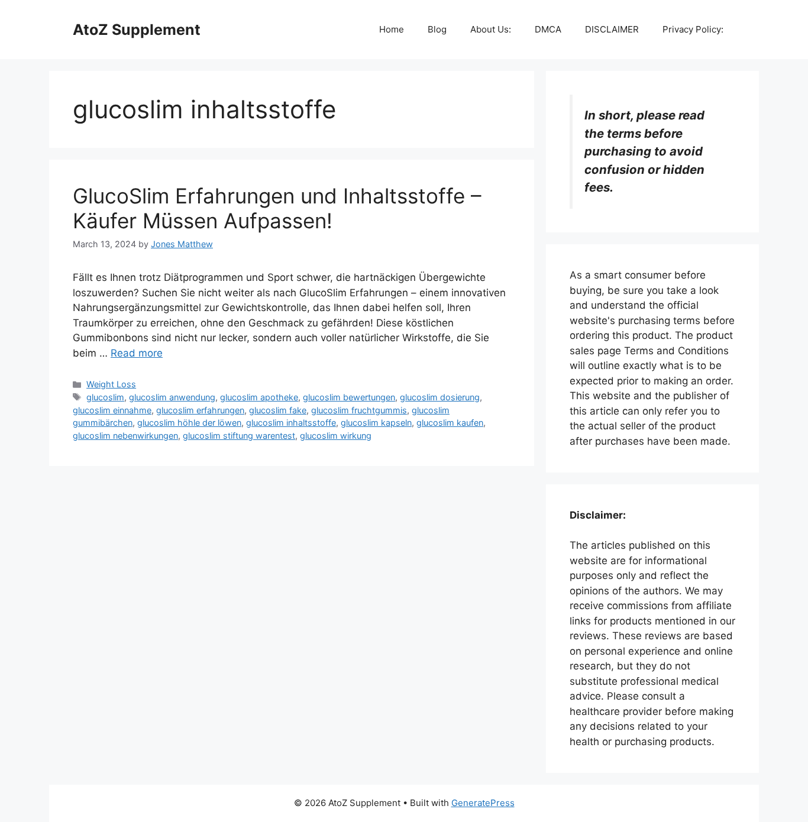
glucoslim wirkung (335, 436)
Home (391, 29)
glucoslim (105, 397)
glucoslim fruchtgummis (359, 410)
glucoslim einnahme (112, 410)
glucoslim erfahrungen (200, 410)
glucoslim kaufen (449, 423)
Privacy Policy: (692, 29)
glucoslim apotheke (259, 397)
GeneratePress (483, 802)
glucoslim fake (277, 410)
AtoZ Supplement (137, 29)
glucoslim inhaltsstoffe (291, 423)
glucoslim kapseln (376, 423)
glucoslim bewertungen (349, 397)
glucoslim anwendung (172, 397)
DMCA (548, 29)
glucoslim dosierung (440, 397)
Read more (137, 353)
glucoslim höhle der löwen (189, 423)
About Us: (490, 29)
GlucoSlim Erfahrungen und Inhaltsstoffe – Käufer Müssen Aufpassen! (277, 208)
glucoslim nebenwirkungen (125, 436)
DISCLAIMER (612, 29)
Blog (437, 29)
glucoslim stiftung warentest (239, 436)
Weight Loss (111, 384)
